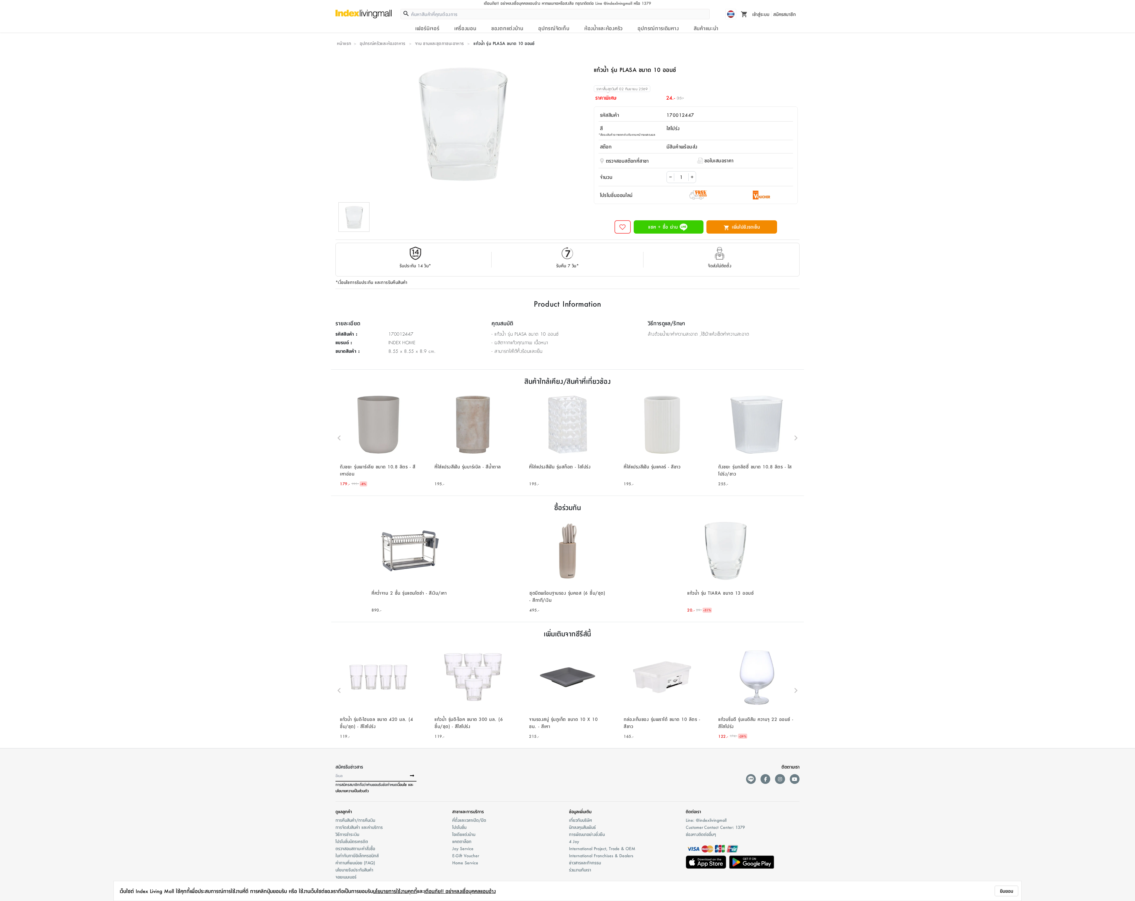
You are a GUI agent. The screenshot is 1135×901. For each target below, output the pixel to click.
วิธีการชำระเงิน (347, 834)
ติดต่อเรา (693, 811)
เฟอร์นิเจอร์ (427, 28)
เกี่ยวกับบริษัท (580, 820)
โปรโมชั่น (459, 827)
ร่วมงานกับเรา (580, 869)
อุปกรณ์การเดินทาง (658, 28)
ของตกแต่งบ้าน (507, 28)
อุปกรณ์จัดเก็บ (553, 28)
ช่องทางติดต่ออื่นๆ (701, 834)
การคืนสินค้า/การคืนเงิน (355, 820)
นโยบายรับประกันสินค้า (354, 869)
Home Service (465, 862)
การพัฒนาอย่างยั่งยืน (587, 834)
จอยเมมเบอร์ (345, 876)
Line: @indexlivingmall (706, 820)
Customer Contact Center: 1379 (715, 827)
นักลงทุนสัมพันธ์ (582, 827)
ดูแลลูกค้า (343, 811)
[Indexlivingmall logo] (363, 14)
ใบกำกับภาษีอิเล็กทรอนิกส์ (357, 855)
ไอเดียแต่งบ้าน (463, 834)
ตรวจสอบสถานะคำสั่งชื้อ (355, 848)
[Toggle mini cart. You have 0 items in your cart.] (744, 14)
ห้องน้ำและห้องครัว (603, 28)
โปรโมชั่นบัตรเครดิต (351, 841)
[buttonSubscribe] (412, 776)
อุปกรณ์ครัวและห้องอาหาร (383, 43)
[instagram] (780, 779)
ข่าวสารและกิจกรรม (585, 862)
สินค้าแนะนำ (706, 28)
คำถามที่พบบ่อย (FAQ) (355, 862)
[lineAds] (751, 779)
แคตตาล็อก (461, 841)
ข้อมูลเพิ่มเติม (580, 811)
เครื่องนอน (465, 28)
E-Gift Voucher (465, 855)
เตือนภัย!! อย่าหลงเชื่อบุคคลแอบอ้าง (460, 891)
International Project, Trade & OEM (602, 848)
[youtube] (795, 779)
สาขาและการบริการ (468, 811)
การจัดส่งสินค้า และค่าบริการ (359, 827)
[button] (378, 438)
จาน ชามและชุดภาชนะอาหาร (439, 43)
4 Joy (574, 841)
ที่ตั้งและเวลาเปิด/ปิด (469, 820)
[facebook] (765, 779)
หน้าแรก (344, 43)
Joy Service (463, 848)
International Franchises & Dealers (601, 855)
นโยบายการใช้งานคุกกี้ (395, 891)
